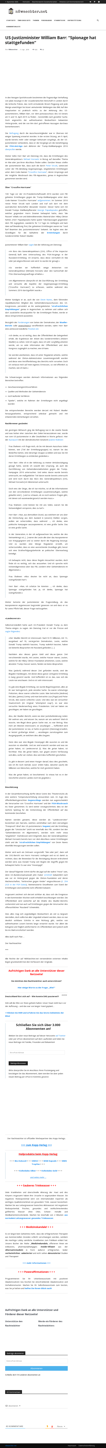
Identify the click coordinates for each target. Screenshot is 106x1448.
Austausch (13, 439)
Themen (36, 20)
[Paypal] (95, 2)
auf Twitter (61, 1035)
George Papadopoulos (47, 210)
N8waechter (13, 49)
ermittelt (48, 875)
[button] (98, 20)
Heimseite (26, 2)
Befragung (14, 133)
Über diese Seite (24, 20)
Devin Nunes (46, 299)
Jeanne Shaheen (56, 439)
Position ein (33, 328)
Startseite (10, 20)
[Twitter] (30, 1300)
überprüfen (10, 149)
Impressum (72, 1446)
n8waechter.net (10, 1446)
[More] (42, 1300)
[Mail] (90, 2)
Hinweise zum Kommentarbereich (71, 2)
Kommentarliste (13, 27)
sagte (31, 244)
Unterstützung (74, 20)
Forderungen (23, 322)
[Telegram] (99, 2)
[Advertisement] (36, 1106)
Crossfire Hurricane (37, 172)
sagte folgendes (12, 631)
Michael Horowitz (31, 159)
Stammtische (59, 20)
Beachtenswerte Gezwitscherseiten (44, 2)
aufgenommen (44, 200)
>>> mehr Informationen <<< (36, 1263)
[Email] (36, 1300)
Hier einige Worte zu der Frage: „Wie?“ (36, 987)
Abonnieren (36, 1368)
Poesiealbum (46, 20)
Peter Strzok (52, 165)
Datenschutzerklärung (87, 1446)
